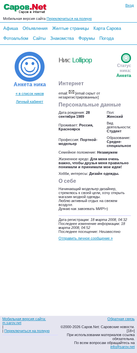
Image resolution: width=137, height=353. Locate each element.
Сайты (39, 38)
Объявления (35, 28)
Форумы (86, 38)
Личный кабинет (29, 102)
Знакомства (62, 38)
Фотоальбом (15, 38)
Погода (106, 38)
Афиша (10, 28)
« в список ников (30, 94)
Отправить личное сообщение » (86, 238)
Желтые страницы (70, 28)
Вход (129, 5)
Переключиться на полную (69, 19)
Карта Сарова (107, 28)
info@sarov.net (122, 347)
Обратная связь (121, 319)
